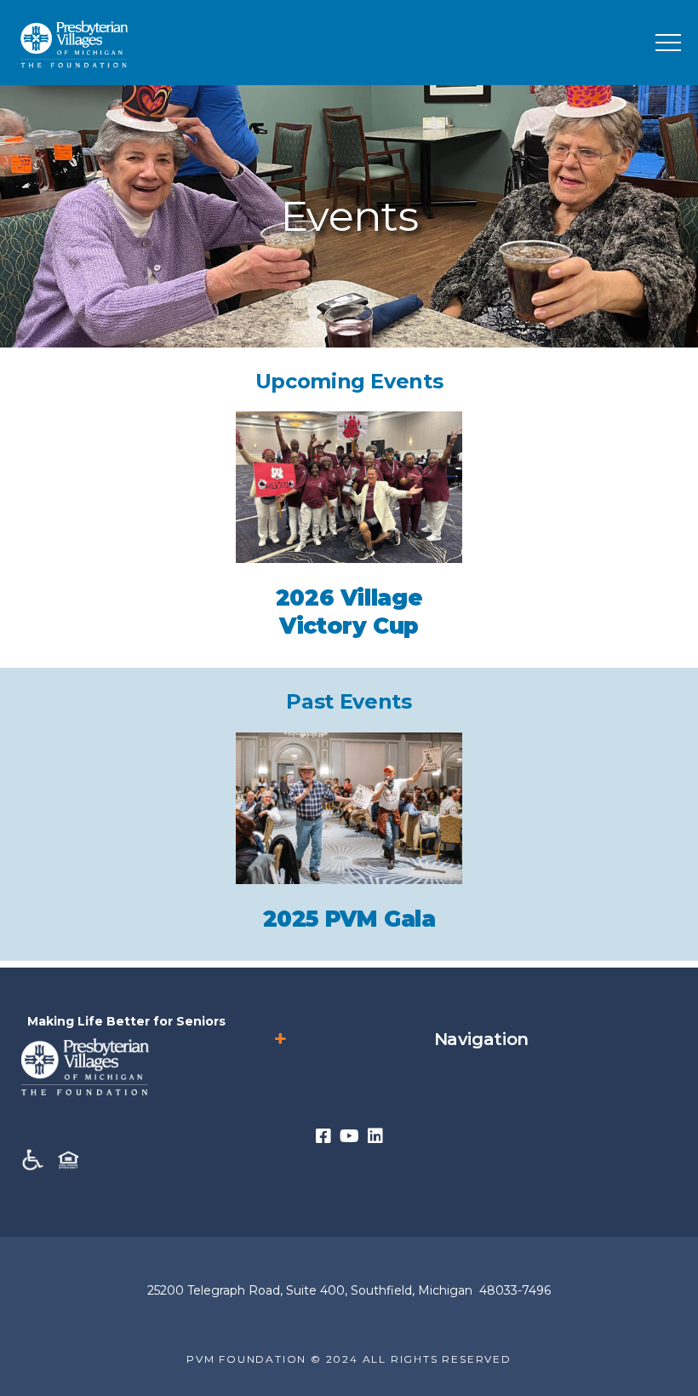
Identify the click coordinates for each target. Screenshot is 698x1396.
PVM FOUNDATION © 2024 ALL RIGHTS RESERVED (349, 1359)
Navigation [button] (481, 1039)
